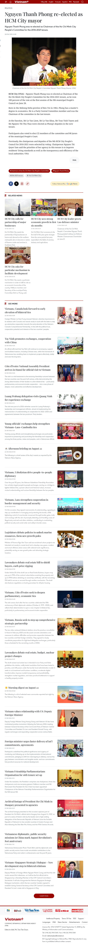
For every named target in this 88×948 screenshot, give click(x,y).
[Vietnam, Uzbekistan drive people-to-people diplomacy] (70, 479)
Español (64, 2)
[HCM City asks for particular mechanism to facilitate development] (18, 255)
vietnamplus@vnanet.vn (55, 936)
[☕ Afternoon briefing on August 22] (70, 455)
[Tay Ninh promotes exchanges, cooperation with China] (70, 345)
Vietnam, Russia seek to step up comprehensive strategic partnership (30, 621)
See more (13, 303)
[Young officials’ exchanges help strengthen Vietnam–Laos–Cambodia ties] (70, 430)
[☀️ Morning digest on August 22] (70, 694)
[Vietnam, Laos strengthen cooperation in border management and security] (70, 506)
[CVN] (40, 910)
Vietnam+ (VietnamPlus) (22, 1)
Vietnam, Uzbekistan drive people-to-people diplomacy (28, 474)
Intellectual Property (53, 918)
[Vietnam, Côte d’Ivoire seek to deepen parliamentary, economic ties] (70, 599)
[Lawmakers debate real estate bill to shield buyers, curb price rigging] (70, 569)
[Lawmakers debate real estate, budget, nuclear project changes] (70, 659)
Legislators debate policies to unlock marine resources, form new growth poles (28, 534)
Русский (76, 2)
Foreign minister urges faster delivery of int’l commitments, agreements (28, 743)
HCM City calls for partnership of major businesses (15, 222)
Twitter (16, 183)
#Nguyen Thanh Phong (61, 171)
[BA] (70, 910)
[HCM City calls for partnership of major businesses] (18, 207)
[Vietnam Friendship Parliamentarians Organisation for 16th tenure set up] (70, 778)
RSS (74, 918)
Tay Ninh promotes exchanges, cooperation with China (28, 340)
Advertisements (74, 922)
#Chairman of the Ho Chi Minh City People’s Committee (29, 171)
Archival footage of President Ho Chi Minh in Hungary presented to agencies (28, 803)
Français (58, 2)
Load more (44, 895)
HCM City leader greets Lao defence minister (69, 220)
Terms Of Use (66, 918)
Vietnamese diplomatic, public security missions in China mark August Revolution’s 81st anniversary (28, 837)
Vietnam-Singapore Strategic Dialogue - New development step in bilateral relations (29, 864)
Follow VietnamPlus (59, 184)
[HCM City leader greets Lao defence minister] (70, 207)
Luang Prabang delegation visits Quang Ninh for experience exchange (28, 398)
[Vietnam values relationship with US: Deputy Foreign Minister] (70, 718)
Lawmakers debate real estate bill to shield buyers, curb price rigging (27, 564)
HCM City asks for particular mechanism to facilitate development (17, 270)
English (51, 2)
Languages (46, 922)
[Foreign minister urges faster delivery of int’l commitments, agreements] (70, 748)
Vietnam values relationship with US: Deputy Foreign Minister (28, 713)
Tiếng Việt (44, 2)
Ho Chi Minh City (35, 175)
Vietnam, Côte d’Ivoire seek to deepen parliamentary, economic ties (25, 594)
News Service (62, 922)
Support (81, 918)
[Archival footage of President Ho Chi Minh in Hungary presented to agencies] (70, 808)
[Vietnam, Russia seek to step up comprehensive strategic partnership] (70, 626)
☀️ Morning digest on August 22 (22, 687)
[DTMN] (54, 910)
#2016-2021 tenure (16, 175)
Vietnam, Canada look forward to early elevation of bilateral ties (25, 310)
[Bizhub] (10, 910)
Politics (8, 8)
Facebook (11, 183)
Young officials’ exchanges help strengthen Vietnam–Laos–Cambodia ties (27, 425)
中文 (70, 2)
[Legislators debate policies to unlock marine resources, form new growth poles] (70, 539)
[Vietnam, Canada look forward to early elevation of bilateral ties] (70, 315)
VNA (54, 922)
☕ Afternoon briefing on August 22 (23, 448)
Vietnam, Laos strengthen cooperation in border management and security (26, 501)
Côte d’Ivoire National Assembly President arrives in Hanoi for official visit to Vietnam (28, 368)
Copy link (27, 183)
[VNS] (24, 910)
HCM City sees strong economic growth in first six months (43, 222)
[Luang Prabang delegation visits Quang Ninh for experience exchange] (70, 403)
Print (22, 183)
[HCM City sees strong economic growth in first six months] (44, 207)
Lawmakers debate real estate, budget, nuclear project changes (29, 654)
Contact (84, 922)
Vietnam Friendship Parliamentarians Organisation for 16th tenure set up (25, 773)
